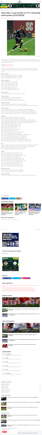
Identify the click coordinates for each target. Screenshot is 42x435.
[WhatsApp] (16, 198)
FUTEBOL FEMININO (21, 388)
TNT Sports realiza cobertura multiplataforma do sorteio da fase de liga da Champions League (18, 288)
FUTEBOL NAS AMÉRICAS (21, 390)
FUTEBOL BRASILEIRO (21, 384)
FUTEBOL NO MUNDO (21, 392)
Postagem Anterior (5, 229)
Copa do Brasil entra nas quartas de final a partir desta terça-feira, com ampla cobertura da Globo (18, 290)
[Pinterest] (18, 198)
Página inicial (3, 10)
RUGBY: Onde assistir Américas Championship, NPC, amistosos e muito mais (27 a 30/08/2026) (23, 402)
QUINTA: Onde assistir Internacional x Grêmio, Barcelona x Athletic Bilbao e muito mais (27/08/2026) (7, 213)
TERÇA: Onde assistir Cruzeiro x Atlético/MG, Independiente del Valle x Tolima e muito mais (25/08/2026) (34, 213)
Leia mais (7, 429)
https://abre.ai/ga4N (9, 66)
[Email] (20, 198)
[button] (1, 2)
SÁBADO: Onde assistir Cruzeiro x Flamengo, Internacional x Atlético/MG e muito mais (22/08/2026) (22, 416)
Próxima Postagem (37, 229)
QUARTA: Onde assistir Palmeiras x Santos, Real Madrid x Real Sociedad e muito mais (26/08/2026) (21, 213)
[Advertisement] (21, 186)
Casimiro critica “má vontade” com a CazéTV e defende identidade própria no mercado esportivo (18, 289)
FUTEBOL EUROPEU (21, 386)
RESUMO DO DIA (9, 10)
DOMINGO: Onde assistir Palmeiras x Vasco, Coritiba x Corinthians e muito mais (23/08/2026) (22, 335)
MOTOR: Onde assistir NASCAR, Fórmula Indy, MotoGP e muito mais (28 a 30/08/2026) (22, 397)
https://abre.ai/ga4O (9, 64)
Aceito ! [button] (4, 431)
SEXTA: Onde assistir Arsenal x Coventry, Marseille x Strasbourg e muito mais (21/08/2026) (22, 345)
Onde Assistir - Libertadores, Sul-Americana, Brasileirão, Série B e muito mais (24, 433)
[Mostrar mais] (23, 198)
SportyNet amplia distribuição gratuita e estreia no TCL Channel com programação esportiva (17, 287)
